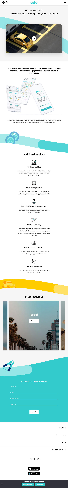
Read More (34, 320)
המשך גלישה (40, 484)
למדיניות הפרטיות (27, 484)
